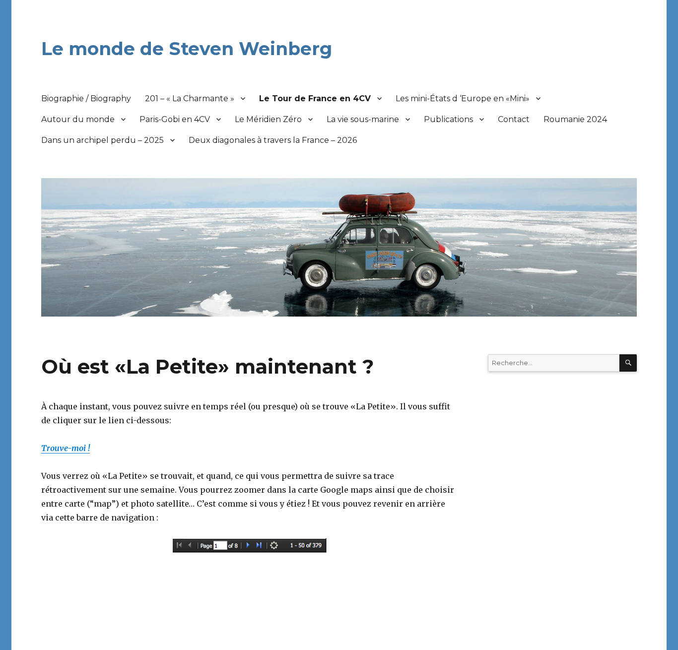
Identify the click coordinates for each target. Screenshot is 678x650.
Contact (514, 119)
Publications (448, 119)
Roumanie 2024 (575, 119)
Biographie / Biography (86, 98)
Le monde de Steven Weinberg (186, 49)
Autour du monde (78, 119)
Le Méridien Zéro (268, 119)
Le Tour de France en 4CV (315, 98)
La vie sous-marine (363, 119)
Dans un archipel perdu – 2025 (102, 140)
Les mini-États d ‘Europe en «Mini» (463, 98)
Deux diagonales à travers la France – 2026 (273, 140)
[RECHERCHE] (628, 363)
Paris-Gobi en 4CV (174, 119)
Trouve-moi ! (65, 448)
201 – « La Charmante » (189, 98)
